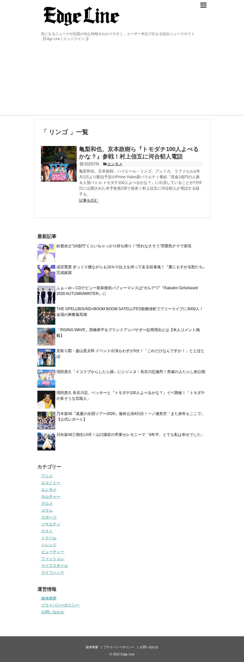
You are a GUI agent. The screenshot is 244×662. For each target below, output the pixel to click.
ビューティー (52, 552)
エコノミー (50, 483)
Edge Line (127, 654)
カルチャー (50, 497)
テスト (47, 531)
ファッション (52, 559)
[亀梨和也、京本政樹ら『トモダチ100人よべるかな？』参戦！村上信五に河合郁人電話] (59, 164)
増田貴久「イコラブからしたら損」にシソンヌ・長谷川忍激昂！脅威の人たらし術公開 (130, 372)
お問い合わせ (52, 612)
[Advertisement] (122, 79)
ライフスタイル (54, 566)
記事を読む (88, 200)
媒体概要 (48, 598)
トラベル (48, 538)
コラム (47, 510)
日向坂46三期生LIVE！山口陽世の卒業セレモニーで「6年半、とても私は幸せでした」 (130, 435)
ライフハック (52, 573)
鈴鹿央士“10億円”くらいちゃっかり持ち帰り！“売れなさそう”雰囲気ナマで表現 (123, 246)
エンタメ (114, 164)
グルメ (47, 503)
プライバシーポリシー (60, 605)
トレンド (48, 545)
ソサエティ (50, 524)
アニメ (47, 476)
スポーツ (48, 517)
